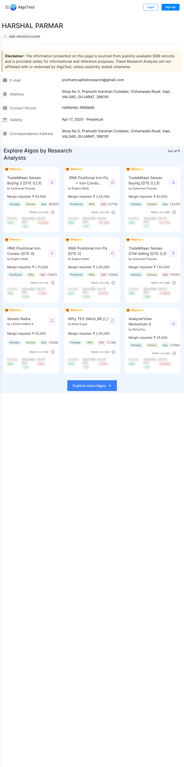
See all (172, 151)
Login (150, 7)
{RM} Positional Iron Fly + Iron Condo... (88, 180)
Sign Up (170, 7)
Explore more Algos (89, 385)
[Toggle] (7, 7)
